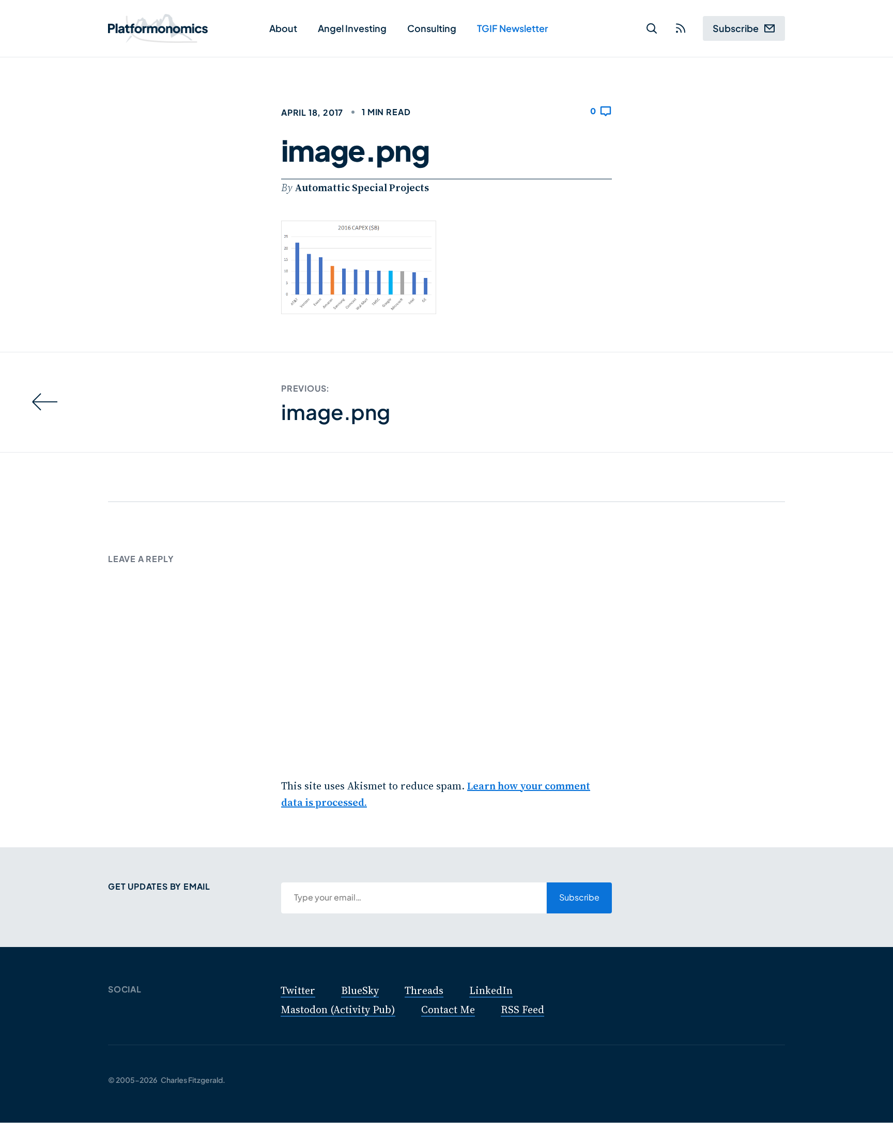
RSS (680, 30)
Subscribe (736, 28)
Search (651, 30)
